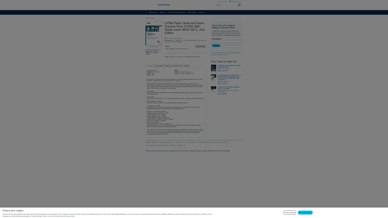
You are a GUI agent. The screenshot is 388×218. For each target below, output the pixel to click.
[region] (194, 213)
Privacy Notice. (70, 216)
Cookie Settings (290, 212)
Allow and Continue (305, 212)
